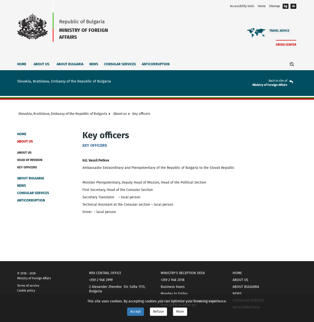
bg (285, 6)
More (180, 311)
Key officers (27, 167)
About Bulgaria (70, 64)
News (93, 64)
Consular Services (120, 64)
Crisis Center (286, 44)
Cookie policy (26, 290)
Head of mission (29, 160)
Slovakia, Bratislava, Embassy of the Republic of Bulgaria (62, 114)
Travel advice (279, 30)
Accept (135, 311)
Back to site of (278, 80)
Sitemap (274, 6)
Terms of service (28, 285)
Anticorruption (156, 64)
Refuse (158, 311)
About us (41, 64)
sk (293, 6)
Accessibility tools (242, 6)
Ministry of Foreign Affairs (269, 85)
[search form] (291, 64)
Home (262, 6)
